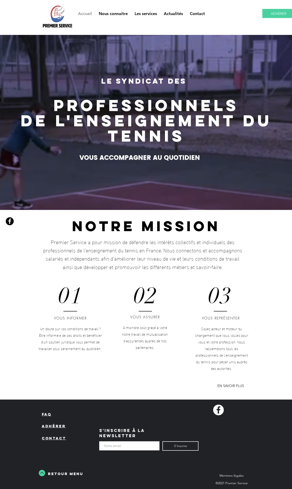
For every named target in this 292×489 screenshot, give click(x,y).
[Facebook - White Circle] (218, 410)
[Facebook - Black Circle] (10, 221)
